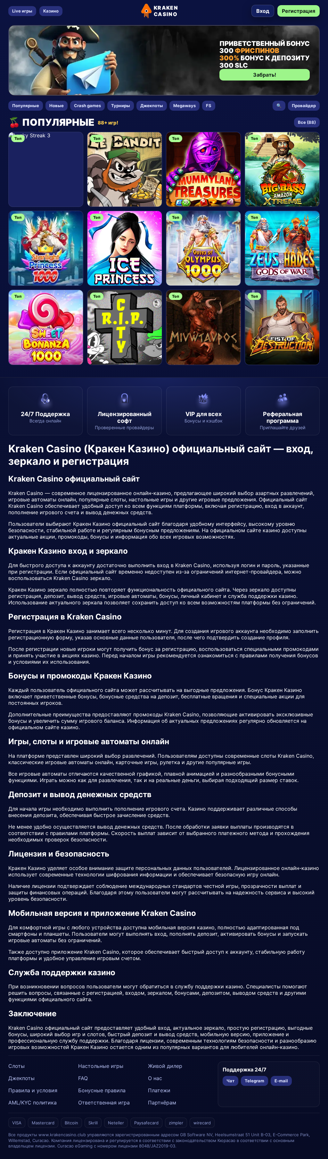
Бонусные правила (102, 1090)
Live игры (22, 10)
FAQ (83, 1078)
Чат (230, 1080)
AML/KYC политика (32, 1102)
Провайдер (304, 105)
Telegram (254, 1080)
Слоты (16, 1066)
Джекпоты (151, 105)
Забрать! (264, 75)
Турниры (120, 105)
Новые (56, 105)
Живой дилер (165, 1066)
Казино (51, 10)
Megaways (184, 105)
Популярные (25, 105)
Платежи (159, 1090)
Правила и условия (32, 1090)
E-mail (281, 1080)
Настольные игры (100, 1066)
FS (208, 105)
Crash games (87, 105)
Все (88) (307, 122)
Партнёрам (162, 1102)
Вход (262, 11)
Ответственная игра (104, 1102)
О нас (155, 1078)
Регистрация (298, 11)
